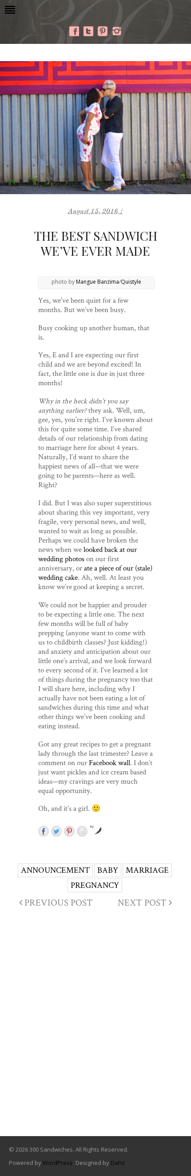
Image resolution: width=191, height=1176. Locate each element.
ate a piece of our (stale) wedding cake (95, 572)
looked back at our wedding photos (87, 553)
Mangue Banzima (97, 281)
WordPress (58, 1163)
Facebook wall (109, 762)
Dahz (118, 1163)
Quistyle (131, 281)
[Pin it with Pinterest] (69, 831)
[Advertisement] (95, 1025)
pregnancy (95, 885)
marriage (147, 869)
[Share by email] (82, 831)
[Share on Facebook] (43, 831)
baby (107, 869)
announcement (55, 869)
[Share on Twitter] (56, 831)
